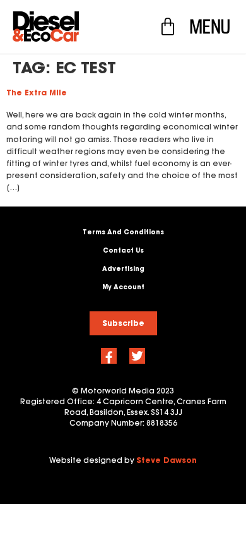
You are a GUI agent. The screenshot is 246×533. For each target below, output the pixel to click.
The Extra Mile (36, 92)
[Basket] (167, 26)
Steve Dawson (166, 460)
